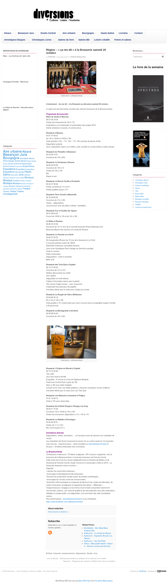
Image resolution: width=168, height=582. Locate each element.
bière (50, 553)
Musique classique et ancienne (19, 186)
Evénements (19, 166)
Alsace (7, 33)
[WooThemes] (161, 571)
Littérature (27, 175)
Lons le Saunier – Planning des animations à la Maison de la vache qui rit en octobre (76, 558)
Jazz (137, 191)
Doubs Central (48, 33)
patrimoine (6, 189)
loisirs (18, 178)
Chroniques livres (141, 182)
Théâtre (138, 204)
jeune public (139, 193)
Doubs (90, 553)
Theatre (26, 188)
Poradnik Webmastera (104, 580)
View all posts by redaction (58, 512)
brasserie (57, 553)
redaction (52, 57)
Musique (29, 177)
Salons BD (84, 40)
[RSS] (50, 532)
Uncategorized (10, 193)
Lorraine (123, 33)
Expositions (28, 166)
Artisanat (73, 57)
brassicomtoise (68, 553)
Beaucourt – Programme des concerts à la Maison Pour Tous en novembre (89, 561)
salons (20, 189)
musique (16, 180)
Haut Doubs (19, 172)
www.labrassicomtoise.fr (98, 443)
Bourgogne (88, 33)
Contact (138, 33)
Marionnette (139, 196)
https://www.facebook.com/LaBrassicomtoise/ (64, 501)
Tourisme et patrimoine (143, 207)
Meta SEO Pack (84, 580)
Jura (95, 553)
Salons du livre (66, 40)
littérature (12, 178)
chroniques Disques (14, 40)
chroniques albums (142, 180)
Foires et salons (122, 40)
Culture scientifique (142, 185)
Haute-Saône (107, 33)
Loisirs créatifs (102, 40)
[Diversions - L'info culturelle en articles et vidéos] (63, 23)
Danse (137, 188)
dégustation (81, 553)
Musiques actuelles (142, 199)
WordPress (143, 571)
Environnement (26, 163)
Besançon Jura (26, 33)
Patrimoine (13, 189)
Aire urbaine (68, 33)
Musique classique (141, 202)
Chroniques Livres (41, 40)
